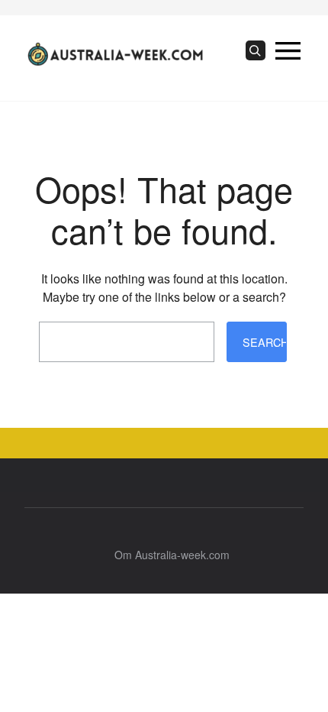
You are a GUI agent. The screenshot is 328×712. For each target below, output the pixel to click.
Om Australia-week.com (172, 554)
